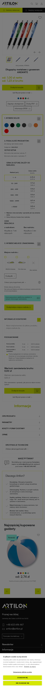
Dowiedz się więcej (30, 666)
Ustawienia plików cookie (22, 672)
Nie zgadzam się (22, 683)
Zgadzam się (22, 677)
